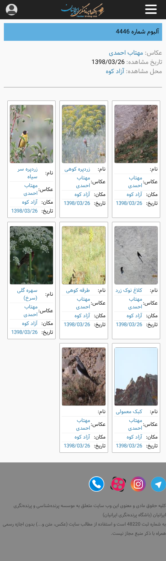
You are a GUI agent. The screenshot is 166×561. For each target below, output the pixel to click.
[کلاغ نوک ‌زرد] (136, 255)
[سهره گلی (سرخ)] (31, 255)
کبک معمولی (129, 411)
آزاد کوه (115, 71)
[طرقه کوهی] (83, 255)
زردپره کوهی (77, 169)
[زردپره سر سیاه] (31, 134)
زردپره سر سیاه (27, 173)
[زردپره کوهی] (83, 134)
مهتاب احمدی (126, 53)
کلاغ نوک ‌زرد (128, 290)
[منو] (151, 9)
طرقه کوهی (78, 290)
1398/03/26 (129, 203)
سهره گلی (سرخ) (27, 294)
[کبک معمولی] (136, 376)
